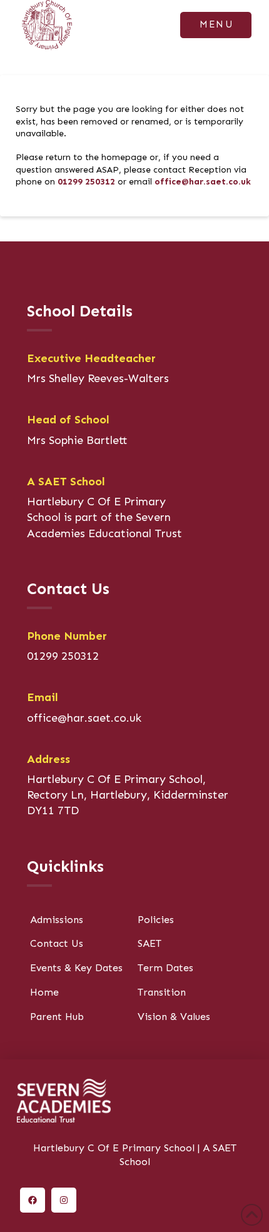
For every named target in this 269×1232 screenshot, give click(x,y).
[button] (215, 25)
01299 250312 (86, 181)
